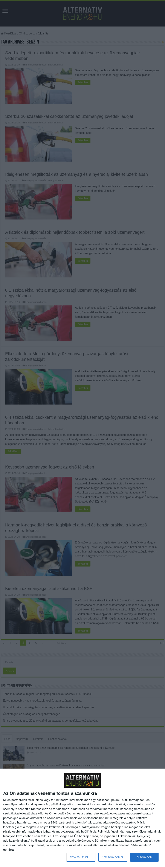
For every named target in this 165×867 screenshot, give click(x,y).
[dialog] (82, 818)
